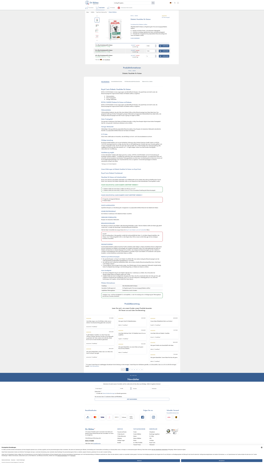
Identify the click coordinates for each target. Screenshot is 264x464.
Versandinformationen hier (173, 413)
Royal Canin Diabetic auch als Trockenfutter (136, 230)
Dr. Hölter (151, 436)
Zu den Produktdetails (135, 38)
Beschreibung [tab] (105, 81)
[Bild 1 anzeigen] (97, 20)
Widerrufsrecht (120, 434)
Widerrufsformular (121, 436)
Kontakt (119, 442)
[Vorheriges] (97, 16)
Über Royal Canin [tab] (147, 81)
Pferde (134, 440)
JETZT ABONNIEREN (132, 399)
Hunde (135, 432)
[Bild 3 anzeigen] (97, 30)
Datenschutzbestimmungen (109, 393)
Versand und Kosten (122, 432)
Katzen (135, 436)
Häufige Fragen (121, 440)
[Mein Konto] (174, 3)
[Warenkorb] (178, 3)
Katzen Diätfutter (137, 438)
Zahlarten (119, 438)
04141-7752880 (89, 440)
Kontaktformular (97, 443)
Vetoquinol (151, 444)
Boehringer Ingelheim (154, 434)
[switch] (174, 433)
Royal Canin (152, 442)
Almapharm (152, 432)
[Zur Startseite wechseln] (92, 3)
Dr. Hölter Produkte (137, 442)
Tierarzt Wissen (137, 444)
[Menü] (178, 429)
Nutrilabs (151, 440)
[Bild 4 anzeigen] (97, 36)
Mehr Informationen (94, 366)
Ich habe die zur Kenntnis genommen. (111, 393)
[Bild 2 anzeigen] (97, 25)
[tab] (106, 81)
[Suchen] (153, 2)
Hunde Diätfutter (137, 434)
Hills (150, 438)
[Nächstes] (97, 40)
